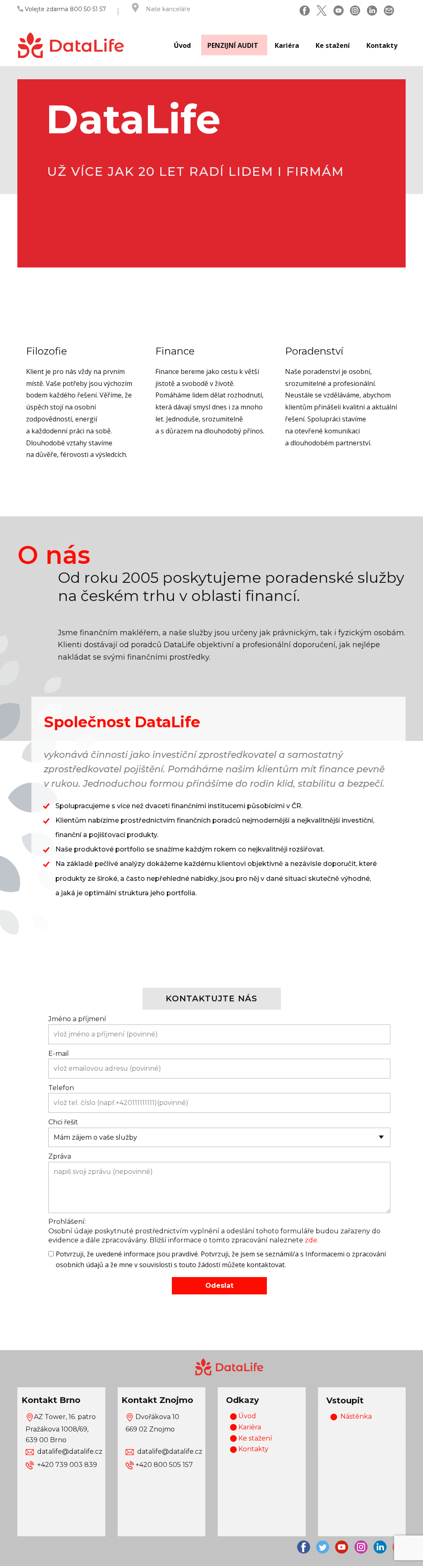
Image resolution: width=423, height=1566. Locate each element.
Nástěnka (356, 1416)
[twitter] (321, 10)
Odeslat (219, 1285)
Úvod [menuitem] (182, 45)
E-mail (58, 1053)
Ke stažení (254, 1438)
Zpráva (59, 1156)
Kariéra (249, 1427)
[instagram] (355, 10)
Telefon (61, 1088)
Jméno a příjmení (77, 1019)
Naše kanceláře (168, 9)
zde (311, 1240)
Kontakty (253, 1449)
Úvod (246, 1416)
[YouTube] (338, 10)
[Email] (389, 10)
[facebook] (304, 10)
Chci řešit (63, 1122)
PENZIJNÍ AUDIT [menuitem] (232, 45)
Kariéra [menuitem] (287, 45)
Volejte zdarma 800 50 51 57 (64, 9)
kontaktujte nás (211, 998)
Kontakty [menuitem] (381, 45)
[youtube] (341, 1547)
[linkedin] (372, 10)
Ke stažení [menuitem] (333, 45)
